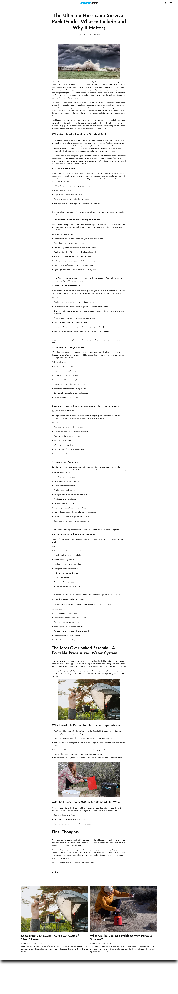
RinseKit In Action (123, 973)
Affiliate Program (123, 976)
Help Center (95, 976)
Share (57, 872)
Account (94, 969)
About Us (120, 969)
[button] (166, 3)
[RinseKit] (89, 3)
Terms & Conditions (149, 969)
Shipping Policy (96, 973)
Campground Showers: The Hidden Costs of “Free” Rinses (50, 937)
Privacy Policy (147, 973)
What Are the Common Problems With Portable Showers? (121, 937)
